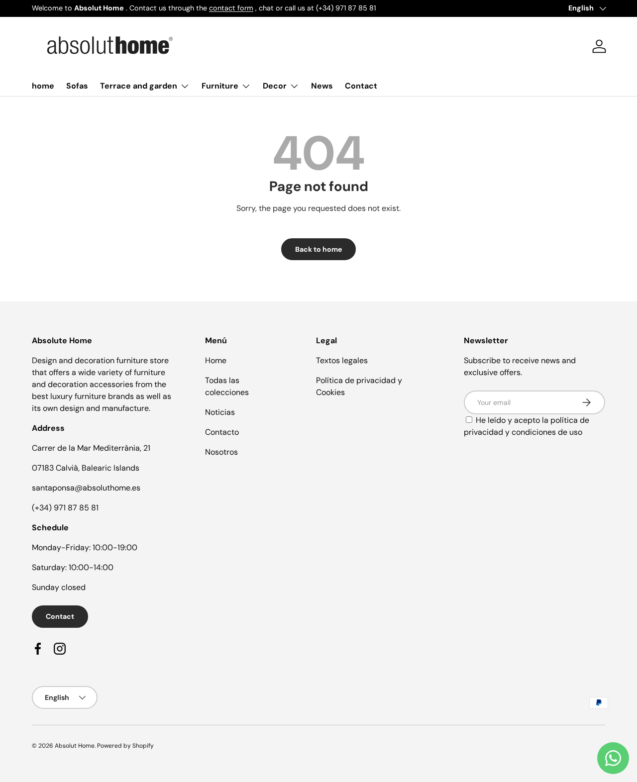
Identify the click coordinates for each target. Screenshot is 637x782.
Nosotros (221, 452)
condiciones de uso (547, 432)
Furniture (220, 86)
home (43, 86)
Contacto (222, 432)
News (322, 86)
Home (215, 360)
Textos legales (342, 360)
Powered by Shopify (125, 746)
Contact (361, 86)
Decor (275, 86)
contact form (231, 7)
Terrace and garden (138, 86)
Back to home (318, 249)
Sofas (77, 86)
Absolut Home (75, 746)
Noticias (220, 412)
